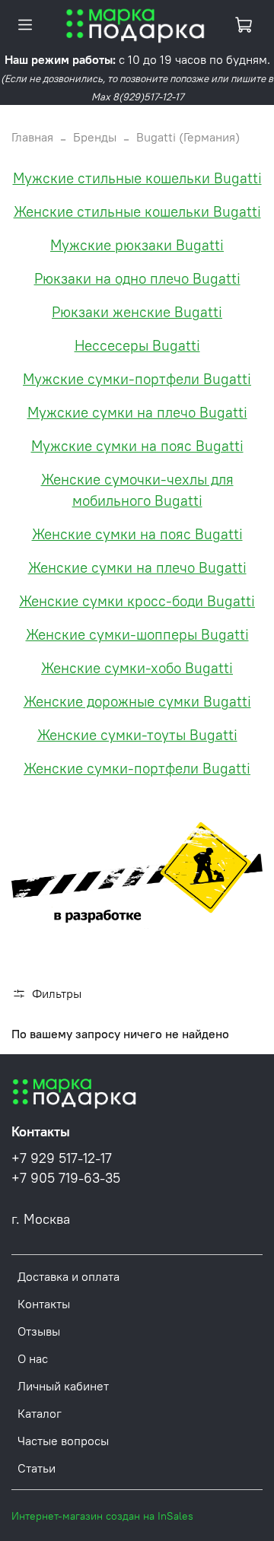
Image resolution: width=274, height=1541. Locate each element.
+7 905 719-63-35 (65, 1178)
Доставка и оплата (68, 1276)
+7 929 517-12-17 (61, 1158)
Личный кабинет (63, 1385)
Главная (32, 137)
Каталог (40, 1413)
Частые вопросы (63, 1440)
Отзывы (39, 1331)
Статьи (37, 1468)
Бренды (94, 137)
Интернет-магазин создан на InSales (102, 1516)
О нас (33, 1358)
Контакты (44, 1303)
